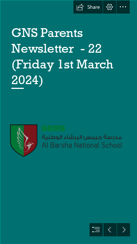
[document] (68, 122)
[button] (88, 7)
